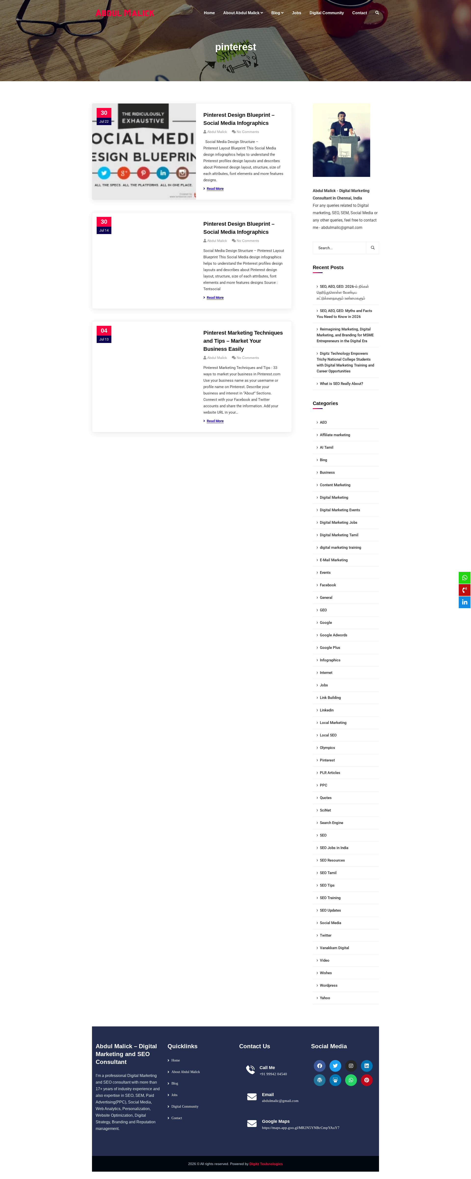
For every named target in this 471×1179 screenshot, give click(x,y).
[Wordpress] (320, 1080)
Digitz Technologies (266, 1164)
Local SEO (328, 735)
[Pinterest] (367, 1080)
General (326, 597)
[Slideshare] (335, 1080)
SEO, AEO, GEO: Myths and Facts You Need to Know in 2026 (344, 314)
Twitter (325, 935)
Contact (176, 1118)
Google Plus (330, 647)
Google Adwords (333, 635)
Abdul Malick (217, 132)
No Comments (248, 132)
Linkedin (327, 710)
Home (175, 1060)
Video (324, 960)
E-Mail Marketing (334, 560)
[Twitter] (335, 1066)
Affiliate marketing (335, 435)
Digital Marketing (334, 497)
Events (325, 572)
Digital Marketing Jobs (338, 522)
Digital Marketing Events (340, 510)
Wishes (326, 973)
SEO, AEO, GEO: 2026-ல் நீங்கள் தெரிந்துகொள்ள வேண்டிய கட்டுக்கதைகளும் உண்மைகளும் (343, 292)
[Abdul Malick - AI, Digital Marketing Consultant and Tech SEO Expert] (125, 13)
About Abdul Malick (185, 1072)
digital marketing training (340, 547)
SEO (323, 835)
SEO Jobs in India (334, 848)
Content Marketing (335, 485)
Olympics (327, 748)
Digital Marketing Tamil (339, 535)
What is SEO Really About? (341, 383)
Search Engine (331, 823)
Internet (326, 672)
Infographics (330, 660)
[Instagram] (351, 1066)
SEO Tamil (328, 873)
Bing (323, 460)
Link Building (330, 697)
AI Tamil (326, 447)
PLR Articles (330, 773)
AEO (323, 422)
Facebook (328, 585)
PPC (323, 785)
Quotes (326, 798)
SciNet (325, 810)
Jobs (324, 685)
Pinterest (327, 760)
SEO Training (330, 898)
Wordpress (329, 985)
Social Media (330, 923)
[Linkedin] (367, 1066)
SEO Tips (327, 885)
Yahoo (325, 998)
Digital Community (184, 1106)
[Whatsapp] (351, 1080)
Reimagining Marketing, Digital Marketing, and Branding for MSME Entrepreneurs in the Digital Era (345, 335)
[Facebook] (320, 1066)
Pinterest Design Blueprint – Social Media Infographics (239, 119)
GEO (323, 610)
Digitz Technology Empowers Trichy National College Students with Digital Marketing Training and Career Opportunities (345, 362)
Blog (174, 1083)
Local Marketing (333, 722)
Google (326, 622)
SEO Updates (330, 910)
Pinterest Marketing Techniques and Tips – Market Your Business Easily (243, 341)
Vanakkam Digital (334, 948)
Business (327, 472)
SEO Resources (332, 860)
